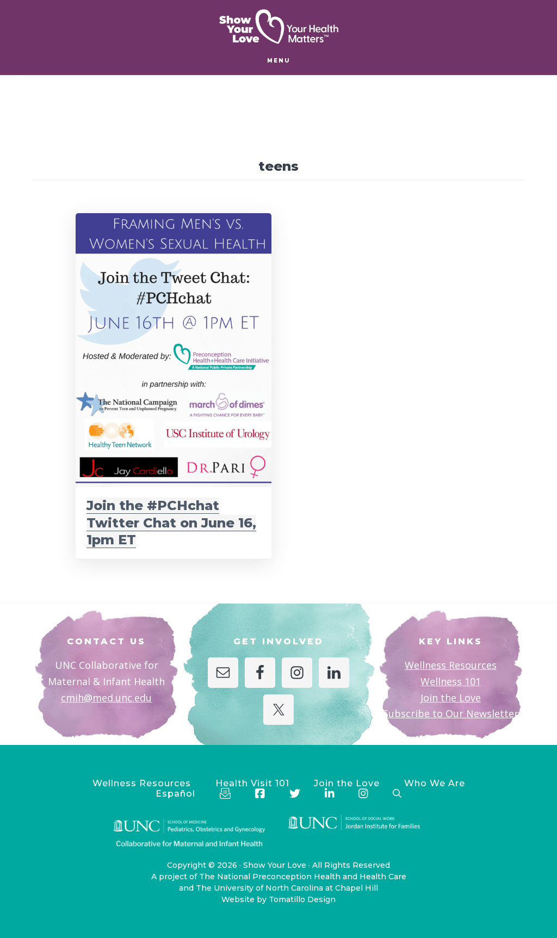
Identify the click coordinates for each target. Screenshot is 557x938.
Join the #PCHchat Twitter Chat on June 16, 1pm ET (171, 522)
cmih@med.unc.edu (106, 697)
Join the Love (450, 697)
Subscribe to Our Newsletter (450, 713)
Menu (278, 60)
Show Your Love (274, 865)
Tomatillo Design (302, 899)
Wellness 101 (450, 681)
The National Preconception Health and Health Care (302, 876)
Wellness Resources (451, 665)
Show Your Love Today (278, 27)
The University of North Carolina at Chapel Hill (287, 888)
